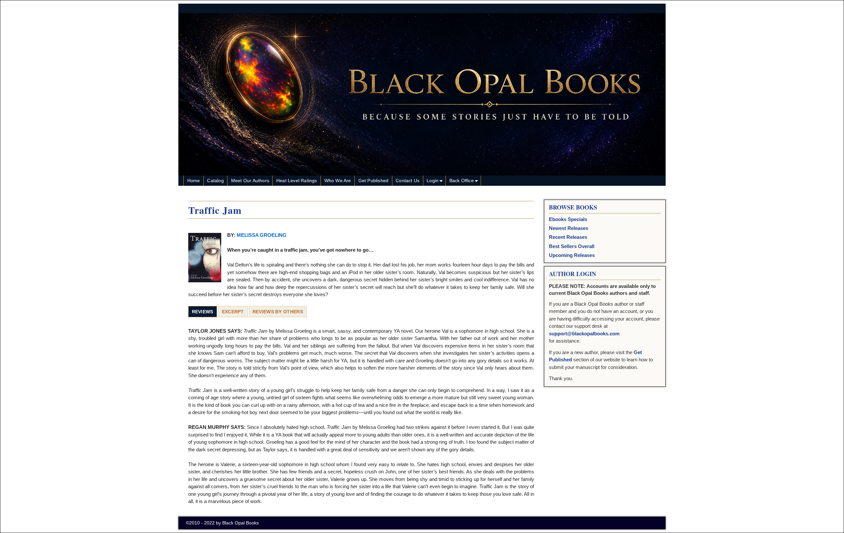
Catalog (215, 180)
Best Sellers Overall (571, 246)
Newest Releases (568, 228)
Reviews (202, 311)
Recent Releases (568, 237)
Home (193, 180)
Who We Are (337, 180)
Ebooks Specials (568, 219)
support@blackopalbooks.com (584, 333)
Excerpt (233, 311)
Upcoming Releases (572, 255)
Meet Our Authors (250, 180)
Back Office (461, 180)
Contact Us (407, 180)
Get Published (373, 180)
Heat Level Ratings (296, 180)
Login (432, 180)
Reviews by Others (278, 311)
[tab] (202, 312)
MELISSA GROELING (260, 235)
